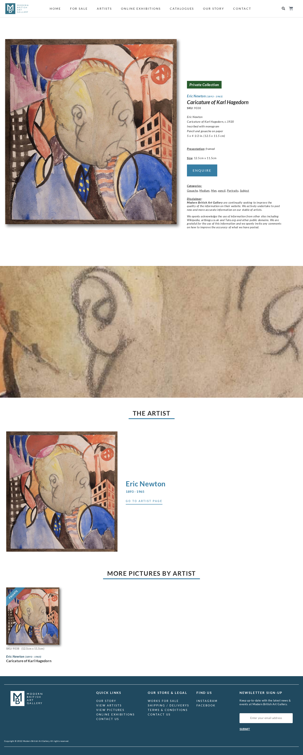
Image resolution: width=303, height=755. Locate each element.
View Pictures (110, 710)
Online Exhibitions (141, 8)
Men (214, 190)
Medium (204, 190)
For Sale (79, 8)
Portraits (232, 190)
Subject (244, 190)
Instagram (207, 701)
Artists (104, 8)
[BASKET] (291, 8)
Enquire (202, 170)
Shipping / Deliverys (168, 705)
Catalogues (182, 8)
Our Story (213, 8)
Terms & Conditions (168, 710)
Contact (242, 8)
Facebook (206, 705)
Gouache (192, 190)
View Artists (109, 705)
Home (55, 8)
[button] (283, 8)
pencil (221, 190)
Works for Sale (163, 701)
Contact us (107, 719)
